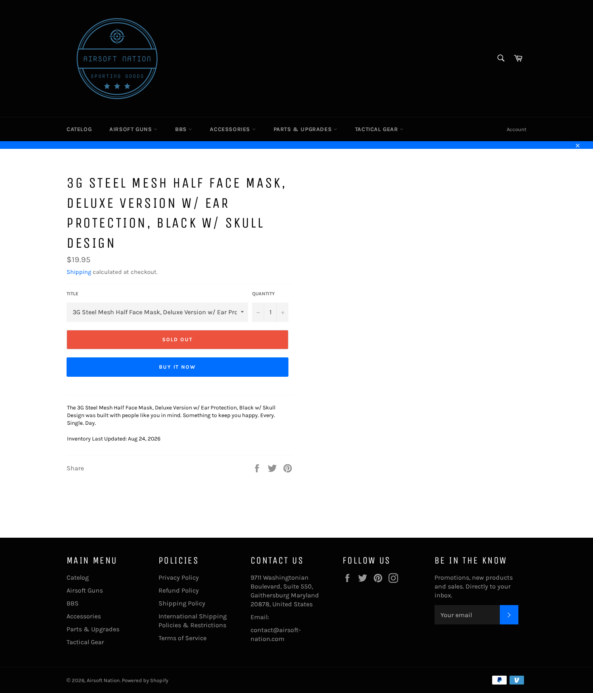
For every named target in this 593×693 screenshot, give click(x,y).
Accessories (231, 129)
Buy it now (177, 367)
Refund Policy (179, 590)
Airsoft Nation (103, 680)
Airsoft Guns (131, 129)
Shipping (79, 272)
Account (516, 129)
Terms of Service (183, 638)
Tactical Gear (377, 129)
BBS (181, 129)
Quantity (263, 293)
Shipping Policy (182, 603)
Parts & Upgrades (304, 129)
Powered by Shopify (145, 680)
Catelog (79, 129)
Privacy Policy (179, 577)
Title (72, 293)
